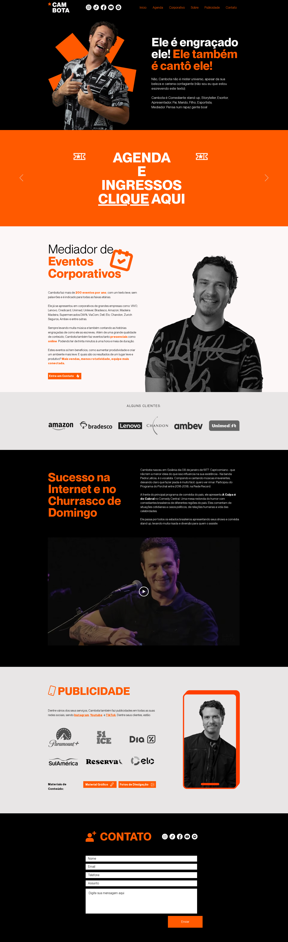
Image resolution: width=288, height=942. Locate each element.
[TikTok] (96, 7)
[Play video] (144, 591)
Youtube (96, 715)
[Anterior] (21, 178)
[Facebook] (103, 7)
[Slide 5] (144, 216)
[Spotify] (118, 7)
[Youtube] (111, 7)
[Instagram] (88, 7)
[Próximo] (266, 178)
